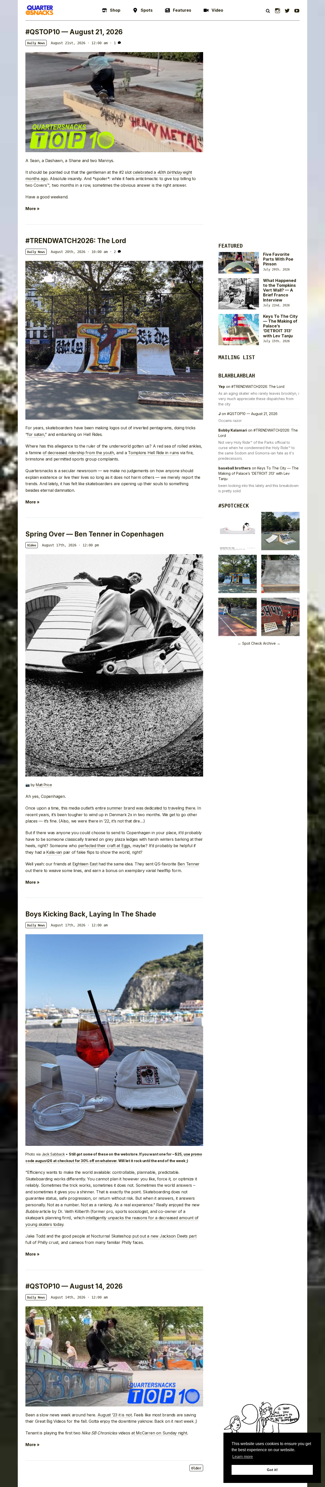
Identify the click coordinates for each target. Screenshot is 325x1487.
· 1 (113, 43)
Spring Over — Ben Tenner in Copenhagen (94, 534)
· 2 (113, 252)
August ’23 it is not (115, 1414)
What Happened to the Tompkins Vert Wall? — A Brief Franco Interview (279, 290)
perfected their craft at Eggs (104, 845)
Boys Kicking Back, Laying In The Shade (90, 914)
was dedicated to (151, 808)
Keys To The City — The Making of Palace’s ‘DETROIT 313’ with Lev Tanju (258, 473)
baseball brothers (234, 468)
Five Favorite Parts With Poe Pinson (278, 259)
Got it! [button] (272, 1470)
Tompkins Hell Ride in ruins (153, 452)
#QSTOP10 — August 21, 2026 (74, 32)
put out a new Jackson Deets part (164, 1236)
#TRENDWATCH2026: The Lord (75, 241)
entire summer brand (115, 808)
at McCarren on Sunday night (159, 1432)
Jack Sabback (53, 1154)
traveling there (181, 808)
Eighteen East (85, 863)
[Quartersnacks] (39, 10)
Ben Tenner (188, 863)
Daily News (36, 43)
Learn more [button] (242, 1456)
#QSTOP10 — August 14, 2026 (74, 1286)
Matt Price (44, 785)
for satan (35, 434)
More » (32, 208)
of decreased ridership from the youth (78, 452)
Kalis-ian (54, 852)
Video (31, 545)
